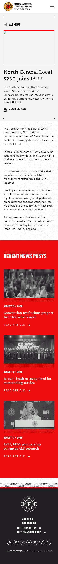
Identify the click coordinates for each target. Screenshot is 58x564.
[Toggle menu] (52, 6)
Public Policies (13, 551)
